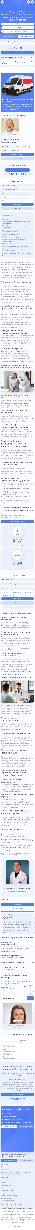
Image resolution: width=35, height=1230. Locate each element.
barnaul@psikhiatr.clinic (15, 1119)
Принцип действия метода (12, 219)
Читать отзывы (17, 170)
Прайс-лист (4, 1177)
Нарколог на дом (6, 1185)
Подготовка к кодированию (12, 234)
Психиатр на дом (6, 1182)
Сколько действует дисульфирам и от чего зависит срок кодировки (17, 230)
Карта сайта (5, 1164)
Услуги (10, 41)
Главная (3, 41)
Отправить (17, 204)
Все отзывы (17, 904)
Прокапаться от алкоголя (9, 1195)
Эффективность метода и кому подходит (16, 246)
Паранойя (4, 1187)
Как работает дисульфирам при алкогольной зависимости (17, 222)
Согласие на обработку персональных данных (15, 1172)
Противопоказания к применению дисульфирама (14, 240)
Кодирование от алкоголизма (23, 41)
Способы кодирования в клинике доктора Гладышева (16, 226)
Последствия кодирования (11, 243)
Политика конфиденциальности (11, 1174)
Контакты (4, 1169)
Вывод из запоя (5, 1193)
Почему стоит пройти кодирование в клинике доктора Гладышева (18, 249)
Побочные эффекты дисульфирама (14, 237)
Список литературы (10, 255)
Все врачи (30, 998)
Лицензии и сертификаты (9, 1180)
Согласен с (17, 198)
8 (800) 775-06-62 (17, 1099)
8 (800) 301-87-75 (16, 2)
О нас (2, 1167)
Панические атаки (7, 1190)
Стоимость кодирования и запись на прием (17, 253)
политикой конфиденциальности (21, 198)
